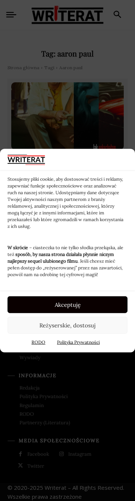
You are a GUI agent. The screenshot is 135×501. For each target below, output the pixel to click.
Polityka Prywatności (78, 342)
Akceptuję (68, 304)
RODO (38, 342)
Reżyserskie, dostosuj (67, 325)
